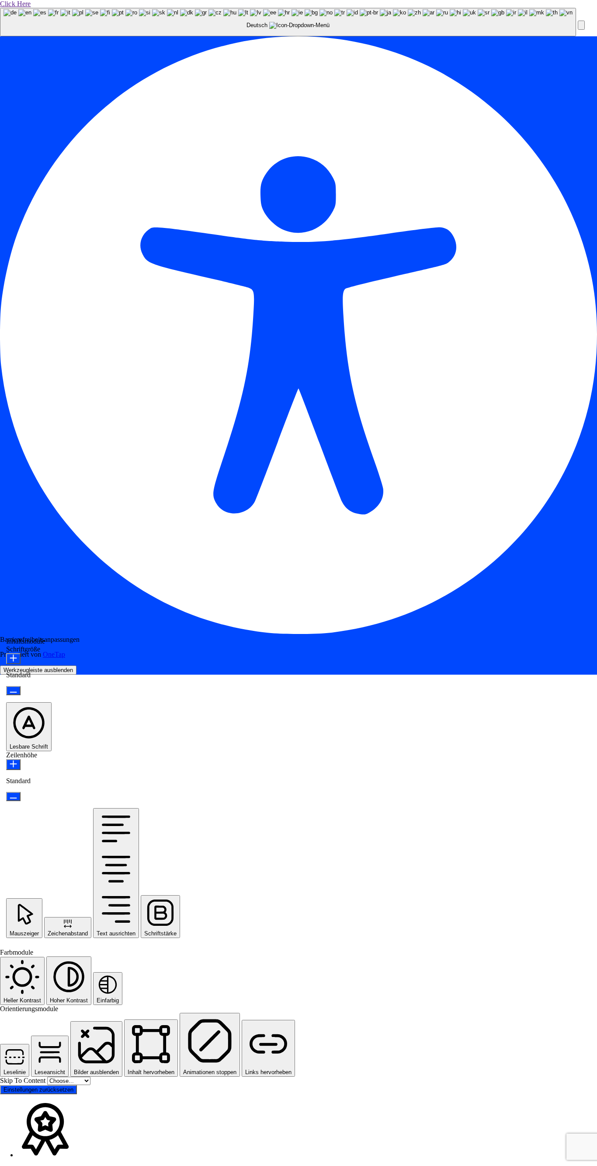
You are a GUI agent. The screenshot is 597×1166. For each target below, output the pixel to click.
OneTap (54, 654)
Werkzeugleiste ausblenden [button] (38, 670)
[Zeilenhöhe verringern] (13, 796)
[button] (581, 25)
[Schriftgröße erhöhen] (13, 658)
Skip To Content (23, 1080)
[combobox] (288, 22)
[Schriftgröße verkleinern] (13, 690)
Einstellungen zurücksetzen (38, 1089)
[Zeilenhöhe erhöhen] (13, 764)
